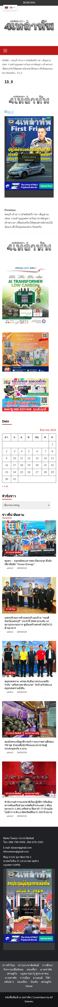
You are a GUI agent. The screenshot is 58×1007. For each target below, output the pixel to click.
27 (37, 472)
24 (14, 472)
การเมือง (25, 978)
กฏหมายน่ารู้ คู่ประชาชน (34, 973)
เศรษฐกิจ (12, 973)
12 (28, 458)
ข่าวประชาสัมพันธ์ (13, 552)
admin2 (10, 568)
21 (45, 465)
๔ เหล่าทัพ (46, 969)
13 (37, 458)
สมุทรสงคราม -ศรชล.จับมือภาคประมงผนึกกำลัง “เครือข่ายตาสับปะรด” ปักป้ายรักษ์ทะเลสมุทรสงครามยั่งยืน (28, 685)
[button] (5, 50)
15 (52, 458)
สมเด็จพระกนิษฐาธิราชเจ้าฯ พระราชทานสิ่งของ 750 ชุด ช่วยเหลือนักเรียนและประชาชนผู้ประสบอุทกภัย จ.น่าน (29, 745)
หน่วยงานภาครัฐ (32, 733)
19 (28, 465)
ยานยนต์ (38, 978)
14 (45, 458)
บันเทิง (34, 982)
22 (52, 465)
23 (6, 472)
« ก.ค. (5, 486)
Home (29, 986)
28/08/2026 (22, 568)
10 (14, 458)
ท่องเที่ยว (32, 969)
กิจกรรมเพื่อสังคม (14, 969)
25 (21, 472)
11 (21, 458)
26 (28, 472)
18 (21, 465)
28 (45, 472)
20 (37, 465)
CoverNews (39, 997)
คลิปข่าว (9, 982)
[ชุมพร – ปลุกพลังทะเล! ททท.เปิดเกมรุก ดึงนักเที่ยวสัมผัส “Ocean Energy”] (29, 538)
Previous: (29, 218)
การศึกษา (47, 965)
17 (14, 465)
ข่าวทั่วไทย (10, 609)
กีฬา (48, 978)
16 (6, 465)
